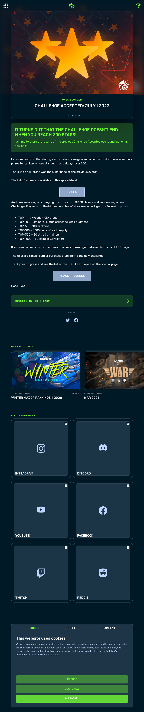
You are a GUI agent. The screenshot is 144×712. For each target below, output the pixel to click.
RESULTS (72, 192)
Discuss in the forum (32, 301)
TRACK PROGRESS (72, 275)
